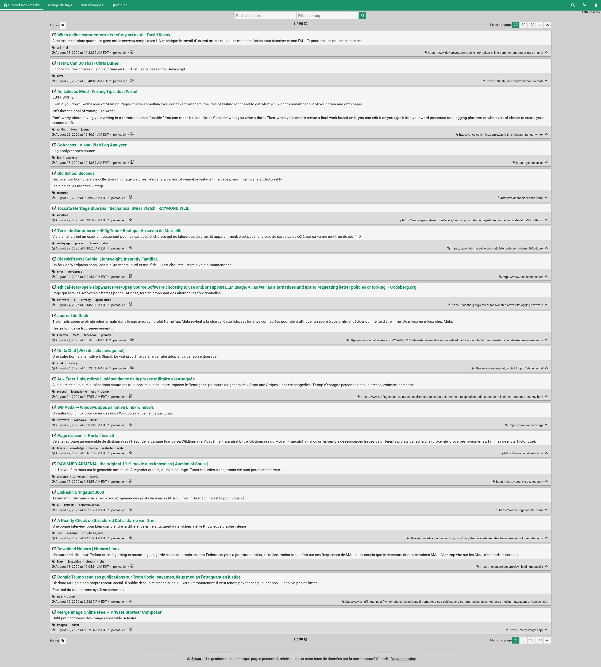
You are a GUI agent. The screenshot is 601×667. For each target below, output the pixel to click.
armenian (79, 476)
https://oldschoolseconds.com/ (522, 198)
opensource (103, 300)
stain (106, 243)
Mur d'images (92, 5)
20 (516, 25)
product (80, 243)
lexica (61, 448)
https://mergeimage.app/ (526, 630)
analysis (71, 157)
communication (89, 505)
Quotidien (119, 5)
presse (61, 391)
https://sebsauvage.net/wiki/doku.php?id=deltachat (509, 368)
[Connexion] (596, 5)
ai (66, 47)
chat (60, 363)
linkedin (69, 505)
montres (62, 193)
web (120, 448)
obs (102, 561)
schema (72, 533)
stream (90, 561)
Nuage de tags (60, 5)
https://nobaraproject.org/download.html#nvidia (511, 566)
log (59, 157)
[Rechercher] (572, 5)
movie (94, 476)
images (62, 625)
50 (523, 25)
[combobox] (327, 15)
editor (75, 625)
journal (85, 129)
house (94, 243)
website (107, 448)
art (59, 47)
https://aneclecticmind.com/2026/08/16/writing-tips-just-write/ (501, 134)
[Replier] (546, 52)
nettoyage (63, 243)
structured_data (92, 533)
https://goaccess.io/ (529, 163)
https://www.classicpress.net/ (523, 277)
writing (61, 129)
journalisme (79, 391)
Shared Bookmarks (23, 5)
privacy (86, 300)
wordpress (75, 271)
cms (60, 271)
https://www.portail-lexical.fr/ (524, 453)
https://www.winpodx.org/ (526, 425)
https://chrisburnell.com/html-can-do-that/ (515, 81)
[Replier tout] (547, 25)
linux (93, 420)
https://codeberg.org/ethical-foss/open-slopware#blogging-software (497, 305)
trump (105, 391)
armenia (62, 476)
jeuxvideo (74, 561)
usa (93, 391)
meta (76, 335)
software (63, 300)
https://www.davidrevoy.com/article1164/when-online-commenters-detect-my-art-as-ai (485, 52)
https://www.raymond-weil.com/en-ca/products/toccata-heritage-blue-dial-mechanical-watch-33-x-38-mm (472, 220)
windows (80, 420)
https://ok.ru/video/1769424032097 (519, 481)
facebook (90, 335)
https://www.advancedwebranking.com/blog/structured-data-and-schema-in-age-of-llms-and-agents (476, 538)
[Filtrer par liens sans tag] (63, 25)
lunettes (62, 335)
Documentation (403, 658)
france (93, 448)
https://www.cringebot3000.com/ (521, 510)
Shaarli (197, 658)
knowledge (77, 448)
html (60, 76)
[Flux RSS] (584, 5)
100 (532, 25)
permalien (91, 53)
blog (74, 129)
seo (59, 533)
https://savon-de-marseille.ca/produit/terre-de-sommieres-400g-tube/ (497, 248)
